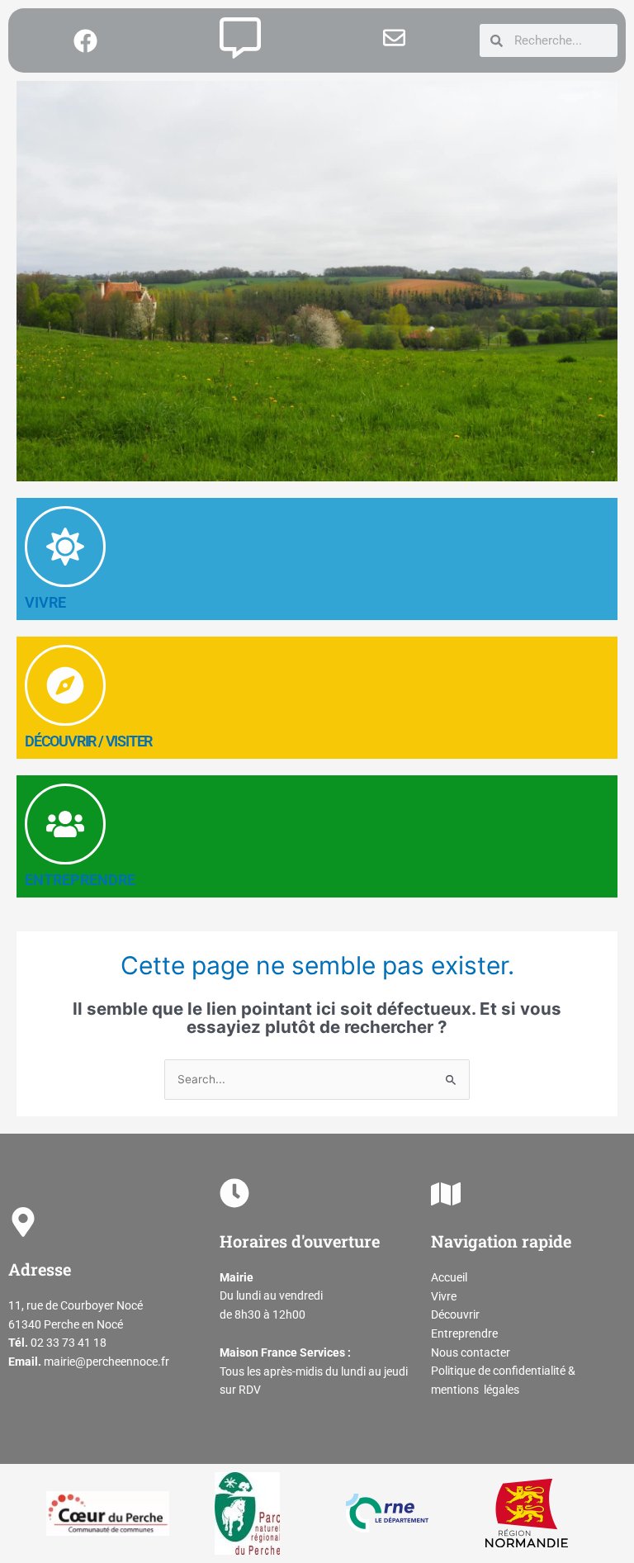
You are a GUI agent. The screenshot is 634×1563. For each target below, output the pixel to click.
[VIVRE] (65, 546)
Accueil (449, 1277)
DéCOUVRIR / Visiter (88, 741)
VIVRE (45, 602)
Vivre (444, 1296)
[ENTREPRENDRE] (65, 824)
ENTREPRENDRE (80, 879)
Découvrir (455, 1314)
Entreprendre (464, 1333)
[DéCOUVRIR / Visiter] (65, 685)
